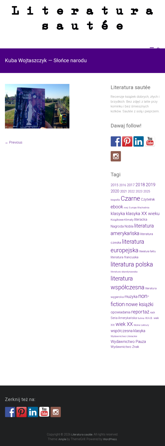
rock (152, 312)
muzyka (131, 296)
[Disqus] (55, 209)
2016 (122, 185)
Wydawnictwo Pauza (128, 341)
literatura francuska (124, 257)
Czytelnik (148, 199)
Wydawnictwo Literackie (124, 336)
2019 (150, 184)
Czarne (130, 198)
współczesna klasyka (128, 331)
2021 (123, 191)
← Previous (13, 142)
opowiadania (120, 312)
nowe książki (139, 304)
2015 (114, 185)
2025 (146, 191)
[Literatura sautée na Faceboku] (116, 141)
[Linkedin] (138, 141)
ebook (117, 206)
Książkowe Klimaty (122, 219)
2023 (139, 191)
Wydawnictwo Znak (125, 347)
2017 (131, 185)
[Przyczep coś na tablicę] (127, 141)
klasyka (118, 213)
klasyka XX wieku (143, 213)
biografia (115, 199)
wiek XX (124, 324)
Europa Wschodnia (139, 207)
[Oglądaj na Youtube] (150, 141)
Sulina (141, 318)
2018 (140, 184)
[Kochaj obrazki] (116, 156)
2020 (115, 191)
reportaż (140, 312)
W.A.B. (149, 318)
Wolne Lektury (141, 325)
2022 (131, 191)
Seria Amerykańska (124, 318)
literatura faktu (147, 251)
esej (126, 207)
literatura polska (132, 264)
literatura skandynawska (124, 271)
